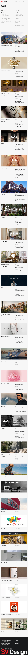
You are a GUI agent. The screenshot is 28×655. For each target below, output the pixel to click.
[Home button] (7, 1)
